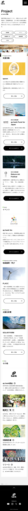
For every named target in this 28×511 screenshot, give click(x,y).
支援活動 (7, 32)
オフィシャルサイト (14, 148)
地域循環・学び (7, 36)
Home (2, 484)
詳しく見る (14, 96)
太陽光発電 (21, 36)
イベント (20, 32)
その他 (7, 40)
